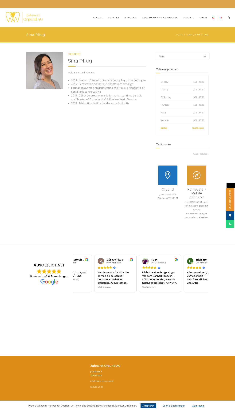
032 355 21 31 (96, 387)
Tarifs (203, 17)
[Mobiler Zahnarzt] (230, 224)
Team (189, 34)
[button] (206, 273)
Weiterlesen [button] (129, 287)
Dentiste (74, 54)
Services (113, 17)
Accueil (98, 17)
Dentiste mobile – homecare (160, 17)
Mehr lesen (198, 405)
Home (179, 34)
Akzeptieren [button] (148, 405)
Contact (188, 17)
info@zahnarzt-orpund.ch (102, 381)
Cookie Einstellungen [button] (174, 405)
